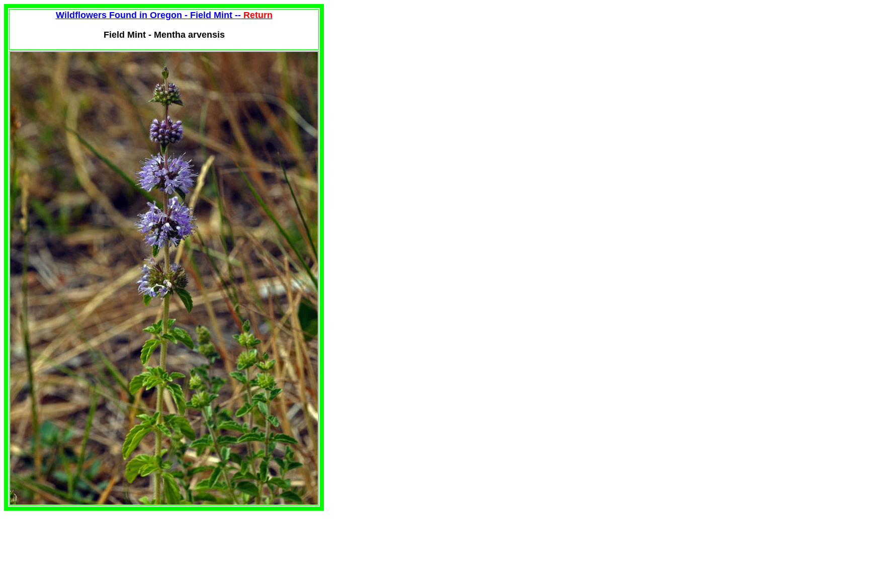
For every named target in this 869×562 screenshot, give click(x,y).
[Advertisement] (408, 74)
